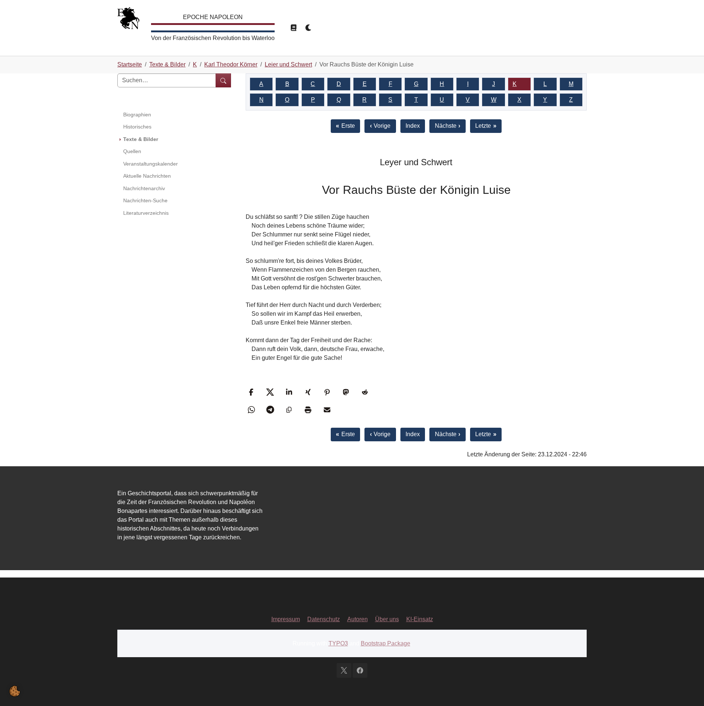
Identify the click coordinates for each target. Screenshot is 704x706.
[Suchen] (223, 80)
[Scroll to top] (688, 690)
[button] (252, 392)
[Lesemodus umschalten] (293, 28)
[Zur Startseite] (128, 20)
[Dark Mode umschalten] (309, 28)
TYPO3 (338, 643)
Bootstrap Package (385, 643)
